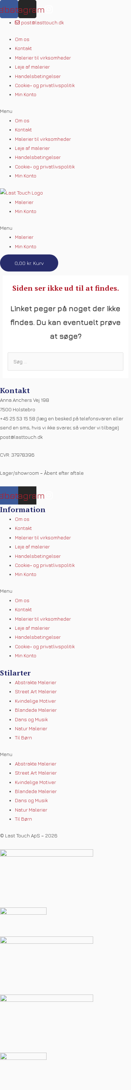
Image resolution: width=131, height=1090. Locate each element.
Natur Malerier (31, 728)
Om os (22, 39)
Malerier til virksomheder (43, 58)
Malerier (24, 202)
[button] (65, 111)
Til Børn (23, 737)
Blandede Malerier (36, 710)
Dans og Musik (31, 719)
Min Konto (25, 94)
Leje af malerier (32, 67)
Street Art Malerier (36, 691)
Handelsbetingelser (38, 76)
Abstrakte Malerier (35, 682)
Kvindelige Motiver (35, 701)
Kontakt (23, 48)
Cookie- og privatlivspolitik (45, 85)
